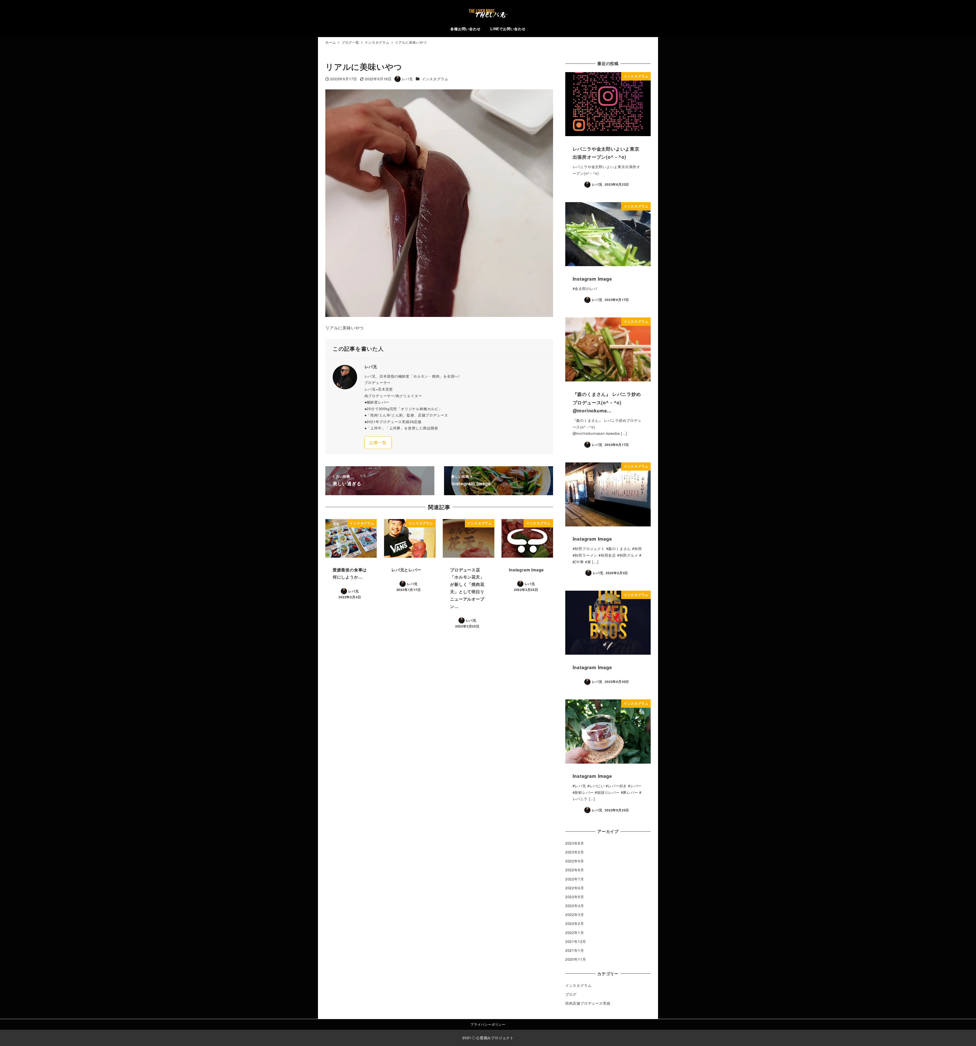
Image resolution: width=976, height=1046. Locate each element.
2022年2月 (574, 923)
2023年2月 (574, 852)
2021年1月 (574, 950)
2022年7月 (574, 878)
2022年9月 (574, 860)
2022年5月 (574, 896)
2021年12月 (575, 941)
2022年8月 (574, 869)
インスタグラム (435, 78)
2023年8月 (574, 843)
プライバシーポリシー (488, 1024)
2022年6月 (574, 887)
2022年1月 (574, 932)
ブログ (570, 994)
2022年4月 (574, 905)
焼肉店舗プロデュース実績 (588, 1003)
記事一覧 (378, 442)
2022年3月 (574, 914)
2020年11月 (575, 959)
